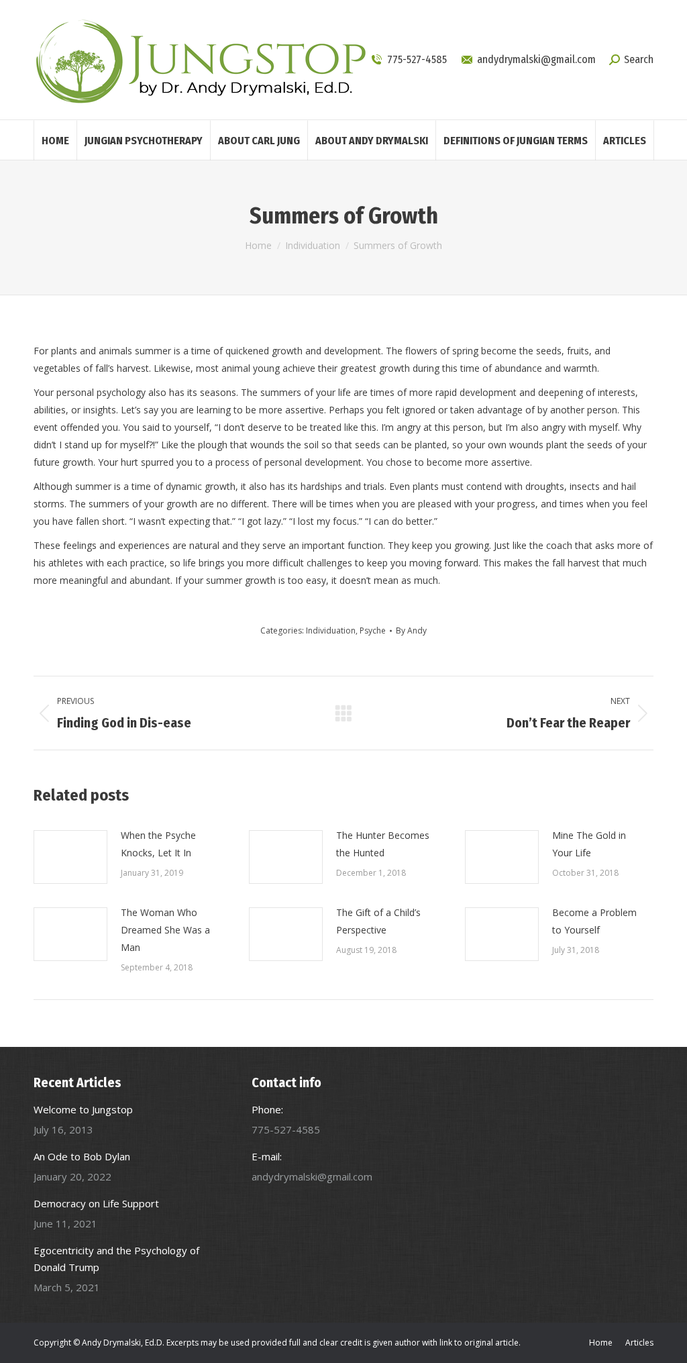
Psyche (373, 630)
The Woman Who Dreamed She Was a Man (165, 930)
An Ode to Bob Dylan (82, 1156)
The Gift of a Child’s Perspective (378, 921)
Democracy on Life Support (96, 1203)
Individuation (331, 630)
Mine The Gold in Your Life (589, 844)
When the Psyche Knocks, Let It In (158, 844)
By (411, 630)
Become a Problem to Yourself (594, 921)
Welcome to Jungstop (83, 1109)
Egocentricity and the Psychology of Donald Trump (116, 1259)
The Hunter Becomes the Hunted (382, 844)
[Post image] (70, 857)
